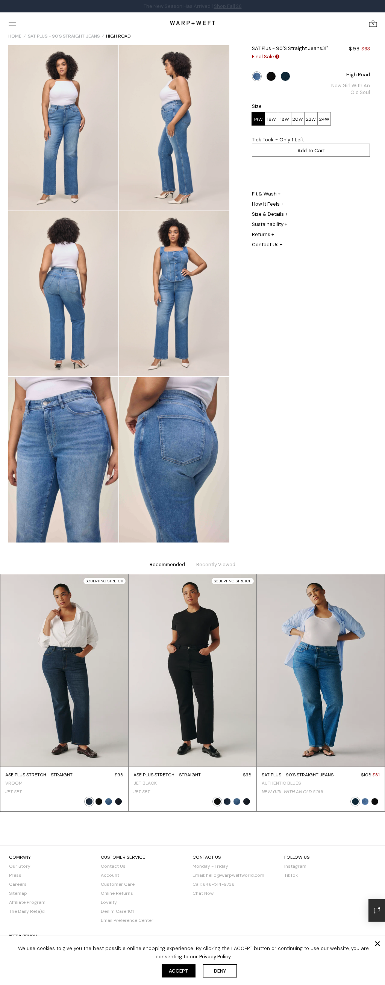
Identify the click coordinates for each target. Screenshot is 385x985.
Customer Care (118, 884)
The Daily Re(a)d (27, 911)
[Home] (192, 22)
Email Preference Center (127, 920)
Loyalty (109, 902)
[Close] (377, 943)
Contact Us (113, 866)
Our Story (19, 866)
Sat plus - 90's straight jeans (64, 36)
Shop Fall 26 (228, 6)
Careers (18, 884)
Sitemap (18, 893)
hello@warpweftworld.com (235, 875)
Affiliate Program (27, 902)
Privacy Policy (215, 956)
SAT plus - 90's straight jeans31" (290, 48)
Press (15, 875)
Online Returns (117, 893)
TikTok (291, 875)
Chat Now (203, 893)
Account (110, 875)
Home (14, 36)
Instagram (295, 866)
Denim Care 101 (117, 911)
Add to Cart (311, 150)
